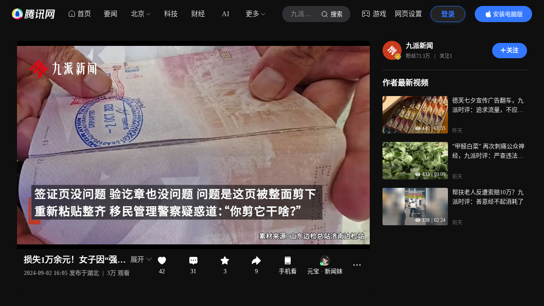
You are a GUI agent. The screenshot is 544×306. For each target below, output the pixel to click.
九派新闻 (419, 45)
